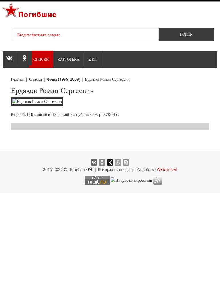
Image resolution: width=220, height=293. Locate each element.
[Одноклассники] (102, 162)
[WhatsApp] (118, 162)
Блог (93, 59)
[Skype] (126, 162)
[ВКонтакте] (94, 162)
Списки (41, 59)
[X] (110, 162)
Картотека (68, 59)
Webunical (167, 169)
